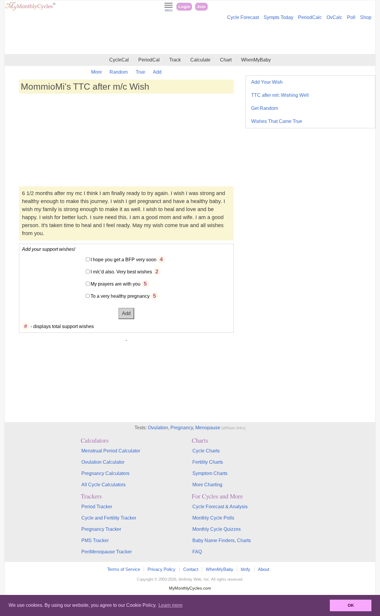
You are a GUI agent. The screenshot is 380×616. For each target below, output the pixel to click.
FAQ (197, 551)
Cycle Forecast (243, 17)
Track (175, 59)
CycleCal (119, 59)
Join (201, 6)
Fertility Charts (207, 462)
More (96, 72)
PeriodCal (149, 59)
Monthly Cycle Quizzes (216, 529)
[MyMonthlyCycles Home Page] (30, 9)
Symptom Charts (209, 473)
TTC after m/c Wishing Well (280, 95)
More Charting (207, 484)
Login (184, 6)
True (140, 72)
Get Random (264, 108)
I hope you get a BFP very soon (123, 259)
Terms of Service (123, 569)
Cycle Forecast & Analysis (220, 506)
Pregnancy (181, 427)
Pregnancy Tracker (101, 529)
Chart (226, 59)
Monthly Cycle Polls (213, 517)
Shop (365, 17)
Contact (190, 569)
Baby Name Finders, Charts (221, 540)
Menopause (207, 427)
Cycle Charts (206, 450)
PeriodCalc (310, 17)
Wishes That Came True (276, 121)
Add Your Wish (267, 82)
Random (119, 72)
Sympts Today (278, 17)
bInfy (245, 569)
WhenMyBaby (256, 59)
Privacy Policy (161, 569)
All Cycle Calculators (103, 484)
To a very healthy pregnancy (120, 296)
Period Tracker (96, 506)
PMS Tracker (95, 540)
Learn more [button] (171, 605)
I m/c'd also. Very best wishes (121, 271)
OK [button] (351, 605)
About (263, 569)
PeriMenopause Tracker (106, 551)
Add (157, 72)
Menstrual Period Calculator (110, 450)
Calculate (200, 59)
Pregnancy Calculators (105, 473)
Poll (351, 17)
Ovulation (158, 427)
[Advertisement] (190, 38)
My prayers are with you (115, 283)
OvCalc (334, 17)
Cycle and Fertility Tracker (108, 517)
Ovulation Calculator (102, 462)
